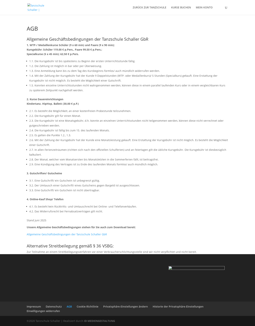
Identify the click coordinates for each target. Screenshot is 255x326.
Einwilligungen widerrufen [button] (43, 311)
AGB (69, 306)
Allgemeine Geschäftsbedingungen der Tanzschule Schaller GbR (67, 234)
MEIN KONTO (204, 7)
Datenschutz (54, 306)
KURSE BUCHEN (181, 7)
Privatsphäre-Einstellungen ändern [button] (125, 306)
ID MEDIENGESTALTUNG (99, 321)
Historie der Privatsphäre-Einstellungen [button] (178, 306)
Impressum (34, 306)
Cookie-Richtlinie (87, 306)
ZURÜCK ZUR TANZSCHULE (149, 7)
